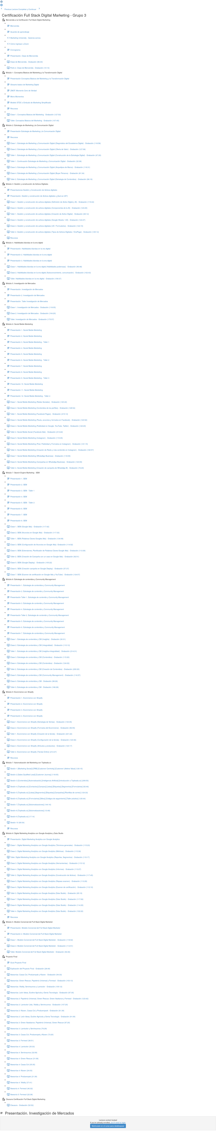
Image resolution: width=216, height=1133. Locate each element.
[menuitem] (1, 5)
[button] (1, 2)
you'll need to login (118, 1122)
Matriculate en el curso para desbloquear (108, 1126)
